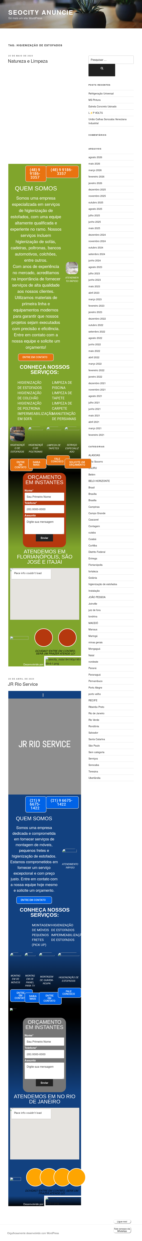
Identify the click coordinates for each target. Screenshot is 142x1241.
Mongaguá (94, 648)
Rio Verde (93, 719)
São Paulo (94, 745)
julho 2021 (94, 402)
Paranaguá (94, 674)
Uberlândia (94, 778)
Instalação (94, 590)
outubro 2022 (95, 325)
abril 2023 (93, 292)
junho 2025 (94, 221)
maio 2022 (94, 351)
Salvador (93, 732)
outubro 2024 (95, 247)
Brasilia (92, 500)
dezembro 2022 (97, 318)
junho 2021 (94, 409)
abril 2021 (93, 422)
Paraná (92, 668)
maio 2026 (94, 163)
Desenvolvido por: (33, 664)
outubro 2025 (95, 202)
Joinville (92, 603)
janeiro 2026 (95, 183)
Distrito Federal (96, 552)
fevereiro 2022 (96, 370)
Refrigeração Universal (101, 93)
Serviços (93, 758)
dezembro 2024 (97, 234)
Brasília (92, 494)
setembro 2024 (96, 254)
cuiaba (92, 532)
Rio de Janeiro (96, 713)
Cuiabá (92, 539)
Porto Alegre (95, 687)
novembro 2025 (97, 196)
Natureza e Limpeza (28, 60)
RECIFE (92, 700)
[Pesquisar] (101, 70)
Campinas (94, 506)
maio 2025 (94, 228)
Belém (91, 474)
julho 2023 (94, 273)
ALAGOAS (94, 455)
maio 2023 (94, 286)
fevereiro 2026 (96, 176)
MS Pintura (94, 100)
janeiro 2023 (95, 312)
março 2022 (95, 363)
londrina (92, 616)
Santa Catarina (96, 739)
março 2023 (95, 299)
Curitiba (92, 545)
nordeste (93, 661)
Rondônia (93, 726)
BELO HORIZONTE (99, 481)
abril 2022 (93, 357)
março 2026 (95, 170)
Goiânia (92, 577)
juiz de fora (94, 610)
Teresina (93, 771)
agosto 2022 (95, 338)
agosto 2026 (95, 157)
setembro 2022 (96, 331)
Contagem (94, 526)
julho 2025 (94, 215)
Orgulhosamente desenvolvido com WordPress (33, 1233)
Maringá (92, 636)
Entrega (92, 558)
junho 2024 (94, 260)
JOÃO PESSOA (96, 597)
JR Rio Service (23, 684)
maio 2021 (94, 415)
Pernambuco (95, 681)
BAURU (92, 468)
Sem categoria (96, 752)
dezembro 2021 (97, 383)
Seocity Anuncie (40, 12)
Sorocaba (93, 765)
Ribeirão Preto (96, 707)
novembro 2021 (97, 389)
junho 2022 (94, 344)
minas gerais (95, 642)
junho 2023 (94, 279)
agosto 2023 (95, 267)
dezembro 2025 (97, 189)
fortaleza (93, 571)
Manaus (92, 629)
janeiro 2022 (95, 376)
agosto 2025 (95, 208)
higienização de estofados (102, 584)
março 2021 (95, 428)
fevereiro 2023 (96, 305)
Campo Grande (96, 513)
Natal (91, 655)
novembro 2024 (97, 241)
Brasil (91, 487)
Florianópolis (95, 564)
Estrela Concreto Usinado (102, 106)
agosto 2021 (95, 396)
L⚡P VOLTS (95, 112)
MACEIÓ (93, 623)
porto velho (94, 694)
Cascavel (93, 519)
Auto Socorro (95, 461)
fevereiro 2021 (96, 434)
